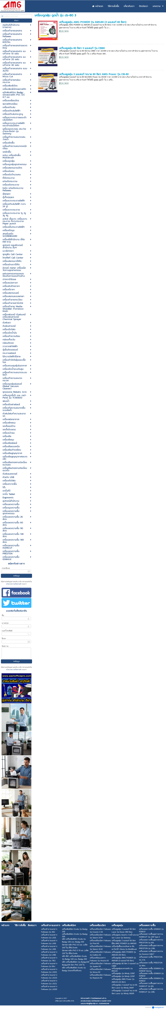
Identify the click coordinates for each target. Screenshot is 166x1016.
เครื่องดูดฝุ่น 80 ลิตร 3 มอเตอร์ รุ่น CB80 (82, 48)
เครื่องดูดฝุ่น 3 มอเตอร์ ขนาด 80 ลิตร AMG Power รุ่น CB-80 (94, 74)
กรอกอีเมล (6, 568)
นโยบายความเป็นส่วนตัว (14, 584)
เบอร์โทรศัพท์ (7, 631)
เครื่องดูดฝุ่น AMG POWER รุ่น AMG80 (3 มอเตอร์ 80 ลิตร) (92, 22)
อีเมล (4, 638)
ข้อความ (5, 646)
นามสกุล (5, 623)
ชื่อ (3, 615)
